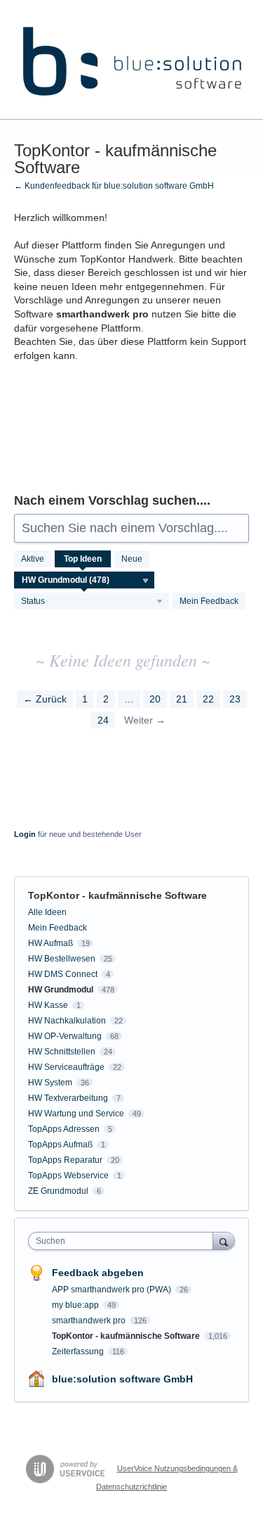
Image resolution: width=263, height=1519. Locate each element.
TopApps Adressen (64, 1129)
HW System (50, 1083)
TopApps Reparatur (65, 1160)
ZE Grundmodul (58, 1191)
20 (155, 699)
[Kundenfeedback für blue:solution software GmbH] (131, 60)
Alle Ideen (47, 912)
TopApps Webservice (68, 1175)
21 (181, 699)
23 (235, 699)
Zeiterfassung (79, 1351)
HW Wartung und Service (76, 1113)
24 (103, 720)
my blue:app (76, 1305)
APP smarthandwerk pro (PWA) (112, 1289)
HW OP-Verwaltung (65, 1036)
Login (25, 834)
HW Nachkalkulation (67, 1021)
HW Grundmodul (60, 990)
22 (208, 699)
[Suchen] (224, 1240)
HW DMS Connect (62, 974)
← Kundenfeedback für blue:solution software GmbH (114, 186)
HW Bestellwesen (61, 959)
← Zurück (45, 699)
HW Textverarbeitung (68, 1098)
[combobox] (124, 1241)
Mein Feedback (209, 601)
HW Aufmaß (50, 943)
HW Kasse (48, 1005)
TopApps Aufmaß (60, 1144)
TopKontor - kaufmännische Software (127, 1336)
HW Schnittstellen (61, 1052)
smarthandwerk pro (90, 1320)
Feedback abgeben (98, 1272)
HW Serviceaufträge (66, 1067)
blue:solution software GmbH (122, 1379)
